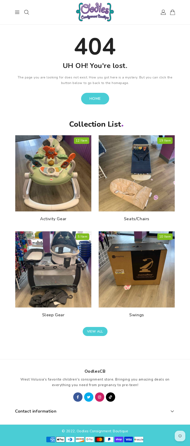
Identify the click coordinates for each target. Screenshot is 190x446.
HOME (95, 98)
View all (95, 331)
